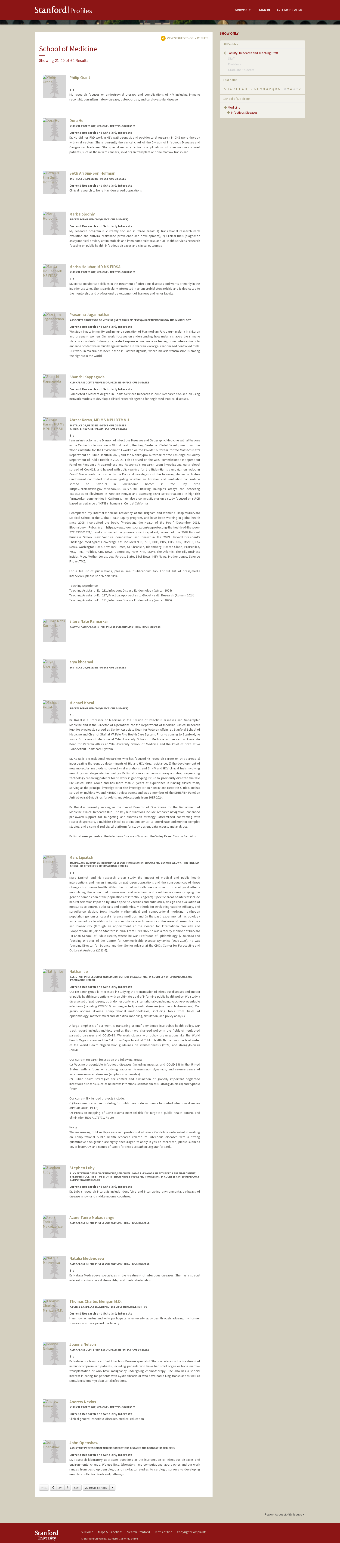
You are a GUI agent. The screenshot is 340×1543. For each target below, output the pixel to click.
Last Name (230, 80)
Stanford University (54, 1535)
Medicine (234, 107)
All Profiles (230, 44)
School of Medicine (236, 99)
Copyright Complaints (192, 1532)
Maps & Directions (110, 1532)
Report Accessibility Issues (284, 1514)
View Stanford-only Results (187, 38)
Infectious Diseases (244, 112)
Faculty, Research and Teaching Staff (253, 53)
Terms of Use (163, 1532)
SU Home (87, 1532)
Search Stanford (138, 1532)
